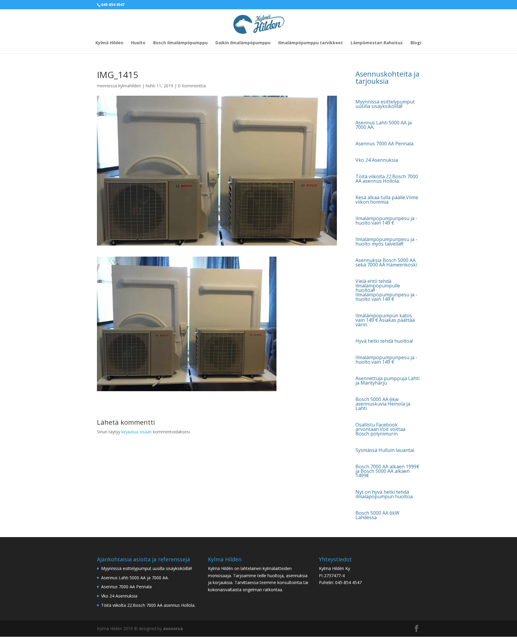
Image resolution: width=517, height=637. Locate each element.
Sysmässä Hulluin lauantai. (385, 450)
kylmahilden (129, 86)
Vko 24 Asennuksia (376, 160)
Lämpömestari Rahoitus (377, 43)
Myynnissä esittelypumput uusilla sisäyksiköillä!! (385, 103)
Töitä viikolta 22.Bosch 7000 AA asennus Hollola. (386, 178)
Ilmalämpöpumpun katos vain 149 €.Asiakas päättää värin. (385, 320)
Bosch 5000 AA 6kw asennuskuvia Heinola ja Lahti (382, 404)
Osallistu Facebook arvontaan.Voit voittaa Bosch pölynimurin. (380, 429)
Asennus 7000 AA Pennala (384, 143)
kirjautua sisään (136, 432)
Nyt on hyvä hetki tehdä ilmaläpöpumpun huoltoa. (384, 494)
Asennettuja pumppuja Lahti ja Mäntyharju (387, 380)
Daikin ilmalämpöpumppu (242, 43)
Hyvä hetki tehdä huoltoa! (384, 341)
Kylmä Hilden (109, 43)
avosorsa (173, 628)
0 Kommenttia (192, 86)
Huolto (138, 43)
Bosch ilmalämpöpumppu (180, 43)
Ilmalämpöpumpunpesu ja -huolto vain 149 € (386, 220)
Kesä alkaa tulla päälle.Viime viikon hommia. (386, 199)
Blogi (415, 43)
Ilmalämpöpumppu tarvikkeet (310, 43)
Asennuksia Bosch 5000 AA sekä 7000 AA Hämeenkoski (386, 262)
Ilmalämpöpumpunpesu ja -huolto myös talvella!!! (386, 241)
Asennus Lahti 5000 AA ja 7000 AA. (383, 124)
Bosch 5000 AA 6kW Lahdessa (377, 515)
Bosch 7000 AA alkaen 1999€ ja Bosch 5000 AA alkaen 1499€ (387, 471)
